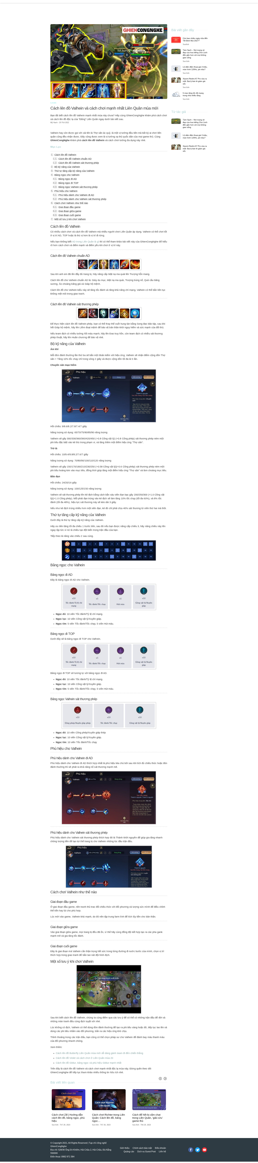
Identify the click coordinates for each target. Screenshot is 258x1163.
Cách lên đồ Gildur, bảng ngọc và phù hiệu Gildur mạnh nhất (88, 1063)
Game (53, 103)
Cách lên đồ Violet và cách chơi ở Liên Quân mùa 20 (84, 1058)
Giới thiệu (124, 1149)
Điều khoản (160, 1149)
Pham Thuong (57, 1126)
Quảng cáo (129, 1153)
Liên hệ (162, 1153)
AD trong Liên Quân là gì (85, 241)
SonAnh (186, 44)
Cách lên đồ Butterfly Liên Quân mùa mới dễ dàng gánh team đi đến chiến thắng (99, 1053)
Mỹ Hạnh (54, 122)
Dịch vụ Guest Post (146, 1153)
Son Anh (135, 1125)
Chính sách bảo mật (142, 1149)
